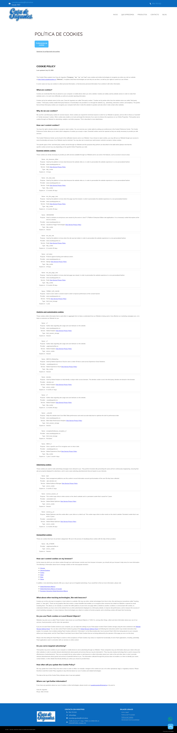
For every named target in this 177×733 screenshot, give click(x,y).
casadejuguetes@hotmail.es (22, 2)
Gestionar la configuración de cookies (48, 51)
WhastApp (72, 715)
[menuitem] (115, 14)
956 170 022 (156, 3)
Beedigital (171, 731)
